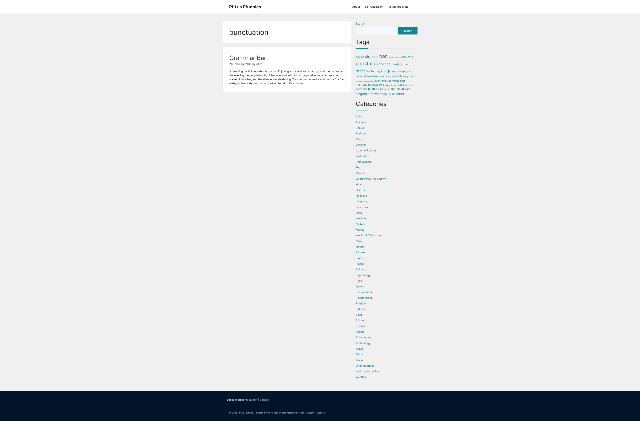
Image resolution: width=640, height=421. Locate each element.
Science (361, 326)
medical (373, 84)
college (385, 64)
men (381, 84)
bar (383, 56)
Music (401, 84)
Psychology (363, 275)
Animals (361, 122)
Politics (360, 269)
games (409, 71)
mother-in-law (391, 85)
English (395, 71)
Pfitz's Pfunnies (245, 6)
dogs (386, 70)
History (360, 190)
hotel (381, 76)
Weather (361, 377)
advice (360, 57)
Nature (360, 246)
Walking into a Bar (367, 371)
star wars (375, 94)
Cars (359, 139)
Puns (359, 280)
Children (361, 144)
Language (362, 201)
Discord (321, 413)
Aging (359, 116)
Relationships (364, 297)
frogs (402, 71)
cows (405, 64)
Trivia (359, 360)
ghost (359, 76)
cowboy (397, 64)
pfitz (259, 64)
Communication (366, 150)
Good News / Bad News (371, 178)
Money (360, 229)
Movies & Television (368, 235)
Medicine (361, 218)
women (398, 94)
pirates (372, 88)
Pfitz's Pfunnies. (246, 413)
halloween (370, 76)
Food (359, 167)
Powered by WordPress (266, 413)
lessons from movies (364, 81)
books (391, 57)
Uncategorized (365, 365)
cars (404, 57)
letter (377, 80)
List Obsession (374, 6)
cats (410, 57)
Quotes (360, 286)
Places (360, 263)
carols (397, 57)
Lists (359, 212)
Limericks (362, 207)
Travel (360, 348)
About (356, 6)
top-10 (386, 94)
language (408, 76)
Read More (296, 83)
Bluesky (265, 399)
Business (361, 133)
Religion (361, 303)
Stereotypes (363, 337)
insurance (390, 76)
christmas (367, 63)
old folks (408, 85)
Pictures (361, 252)
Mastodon (251, 399)
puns (380, 88)
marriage (361, 84)
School (360, 320)
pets (364, 88)
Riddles (360, 309)
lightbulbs (385, 80)
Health (360, 184)
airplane (371, 57)
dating (361, 71)
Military (360, 224)
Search (360, 23)
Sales (359, 314)
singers (361, 94)
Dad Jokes (362, 156)
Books (360, 127)
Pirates (360, 258)
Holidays (361, 195)
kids (399, 76)
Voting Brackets (398, 6)
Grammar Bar (247, 57)
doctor (370, 71)
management (399, 80)
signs (407, 88)
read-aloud (397, 88)
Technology (363, 343)
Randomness (364, 292)
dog (378, 71)
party (359, 88)
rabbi (386, 89)
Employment (364, 161)
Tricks (359, 354)
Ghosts (360, 173)
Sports (360, 331)
